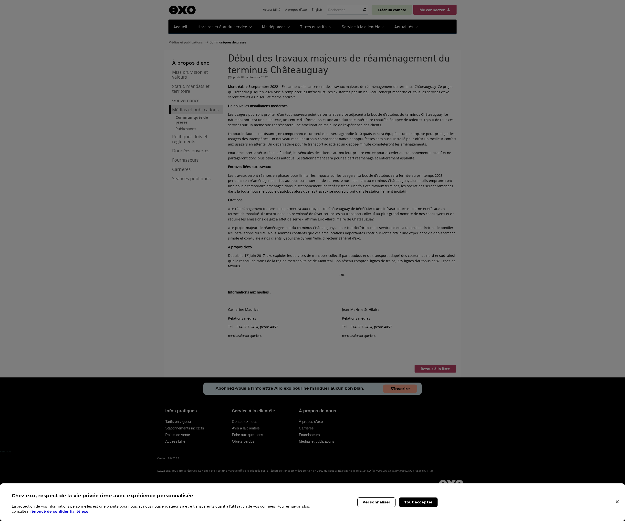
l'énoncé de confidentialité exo (59, 511)
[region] (312, 502)
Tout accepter (418, 502)
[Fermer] (617, 501)
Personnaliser (376, 502)
